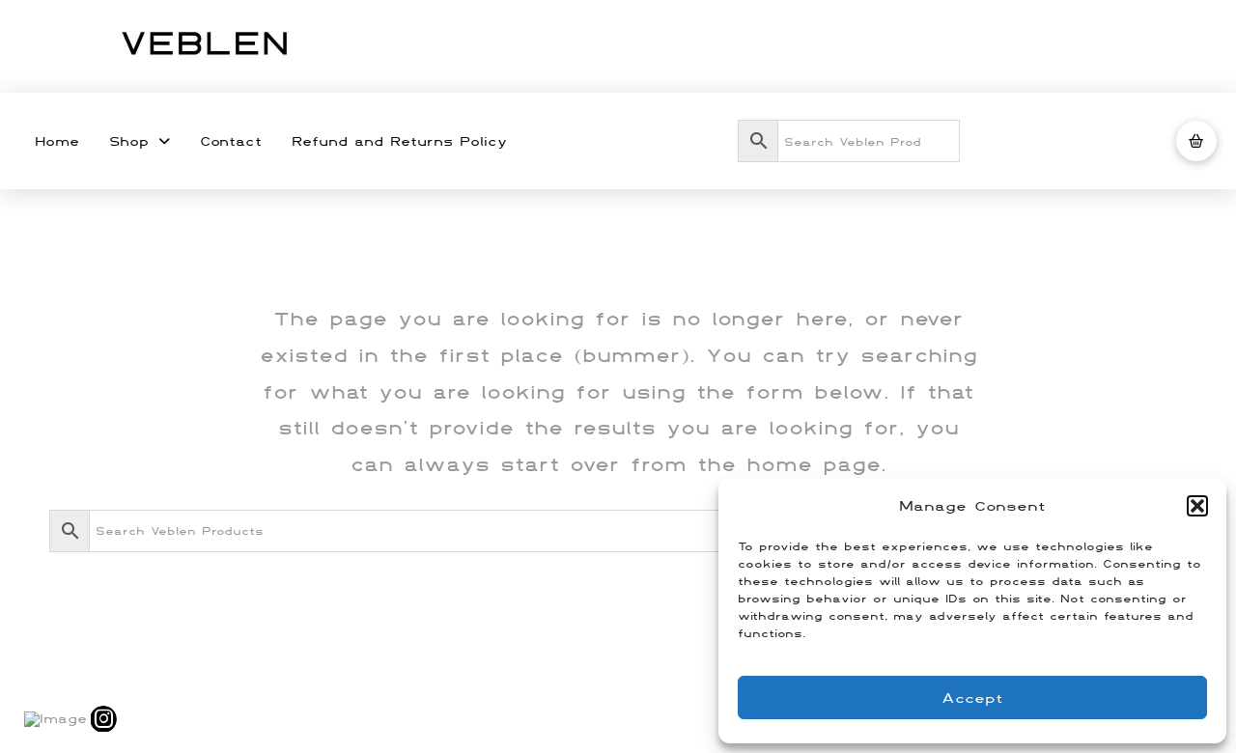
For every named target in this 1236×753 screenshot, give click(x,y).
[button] (1197, 506)
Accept (972, 697)
